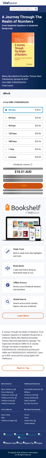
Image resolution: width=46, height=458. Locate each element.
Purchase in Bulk (30, 395)
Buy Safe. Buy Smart (31, 403)
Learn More (23, 315)
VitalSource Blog (7, 401)
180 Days (24, 141)
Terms (26, 418)
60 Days (24, 118)
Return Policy (5, 415)
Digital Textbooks (30, 401)
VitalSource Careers (8, 395)
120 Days (24, 133)
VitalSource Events (7, 398)
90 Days (24, 125)
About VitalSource (7, 389)
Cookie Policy (29, 420)
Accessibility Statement (32, 389)
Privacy (26, 415)
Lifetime (24, 157)
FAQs (3, 418)
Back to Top (23, 368)
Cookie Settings (29, 423)
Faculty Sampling (30, 398)
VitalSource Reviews (8, 403)
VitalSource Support (8, 420)
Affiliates (27, 392)
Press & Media (6, 392)
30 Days (24, 110)
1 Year (24, 149)
